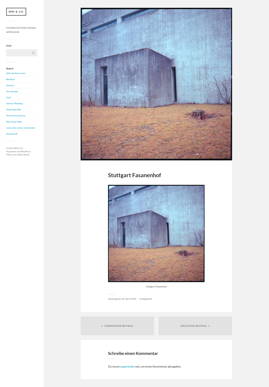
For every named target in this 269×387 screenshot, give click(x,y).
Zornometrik (11, 134)
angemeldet (127, 366)
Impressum (12, 32)
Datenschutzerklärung (21, 28)
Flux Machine (12, 91)
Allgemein (147, 298)
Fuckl (8, 97)
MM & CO (16, 11)
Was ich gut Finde (14, 121)
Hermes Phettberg (14, 103)
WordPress (26, 151)
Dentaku (10, 85)
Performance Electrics (16, 115)
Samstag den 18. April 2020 (122, 298)
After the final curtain (15, 73)
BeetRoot (10, 79)
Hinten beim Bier (13, 109)
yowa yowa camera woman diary (20, 128)
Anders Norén (23, 154)
